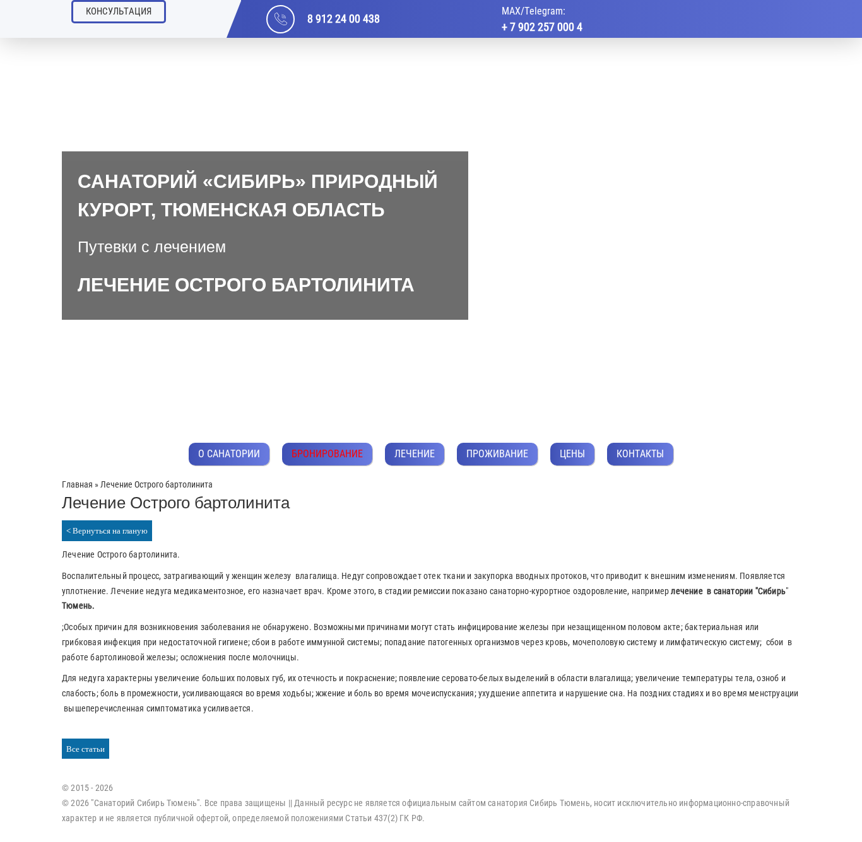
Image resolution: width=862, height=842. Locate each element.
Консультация (118, 11)
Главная (77, 484)
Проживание (497, 454)
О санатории (229, 454)
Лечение (414, 454)
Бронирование (327, 454)
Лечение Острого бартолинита (119, 554)
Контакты (640, 454)
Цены (572, 454)
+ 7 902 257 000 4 (542, 26)
